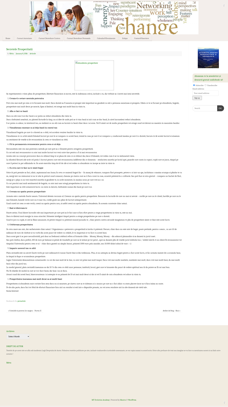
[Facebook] (224, 5)
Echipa (125, 38)
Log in (8, 367)
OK (219, 108)
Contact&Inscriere (141, 38)
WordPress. (132, 400)
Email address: (198, 89)
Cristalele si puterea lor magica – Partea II (24, 311)
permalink (21, 301)
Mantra (123, 400)
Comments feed (12, 376)
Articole (33, 53)
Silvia (12, 53)
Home (8, 38)
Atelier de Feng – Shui (171, 311)
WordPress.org (12, 381)
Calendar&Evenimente (106, 38)
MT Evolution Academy (101, 400)
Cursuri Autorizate (24, 38)
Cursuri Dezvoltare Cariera (49, 38)
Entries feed (11, 372)
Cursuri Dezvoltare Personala (78, 38)
